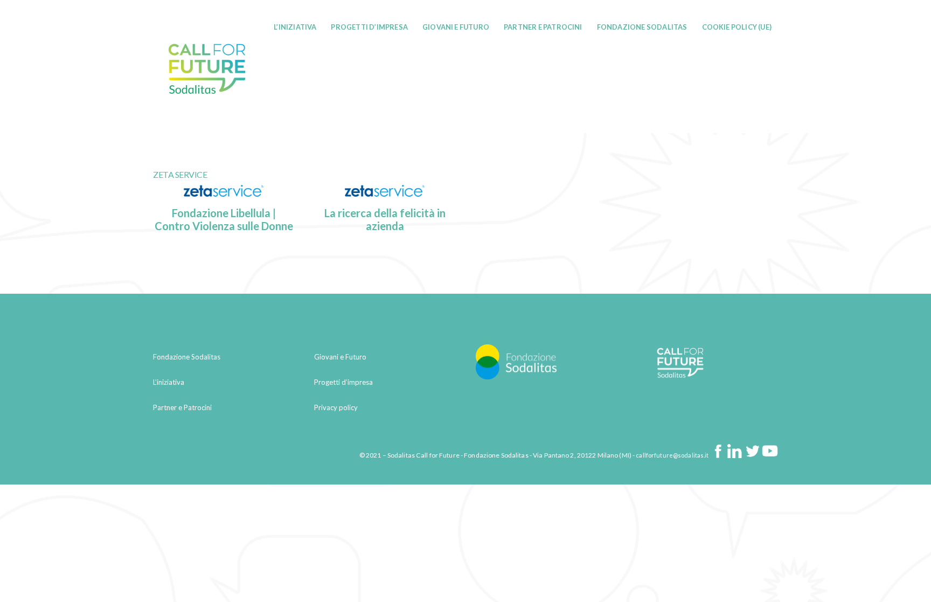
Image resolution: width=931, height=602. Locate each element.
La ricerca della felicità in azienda (385, 219)
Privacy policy (336, 407)
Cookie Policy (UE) (737, 27)
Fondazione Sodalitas (642, 27)
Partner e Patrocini (543, 27)
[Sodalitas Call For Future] (207, 116)
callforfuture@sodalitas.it (672, 455)
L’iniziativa (295, 27)
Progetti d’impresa (369, 27)
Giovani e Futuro (455, 27)
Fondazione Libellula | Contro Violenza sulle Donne (224, 219)
